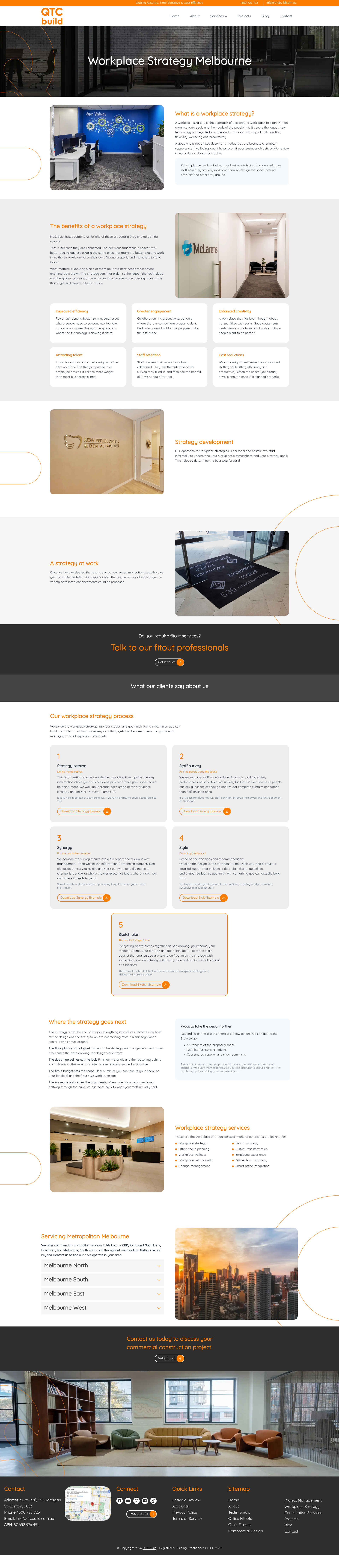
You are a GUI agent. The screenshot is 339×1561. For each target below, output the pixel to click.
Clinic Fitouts (239, 1525)
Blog (265, 16)
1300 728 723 (28, 1513)
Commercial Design (245, 1531)
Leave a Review (186, 1500)
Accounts (180, 1506)
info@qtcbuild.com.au (35, 1519)
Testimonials (239, 1513)
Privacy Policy (184, 1513)
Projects (244, 16)
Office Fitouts (240, 1519)
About (195, 16)
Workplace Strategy (302, 1507)
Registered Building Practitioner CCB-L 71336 (190, 1548)
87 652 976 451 (26, 1525)
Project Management (303, 1501)
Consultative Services (303, 1513)
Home (174, 16)
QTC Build (149, 1548)
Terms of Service (187, 1519)
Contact (285, 16)
